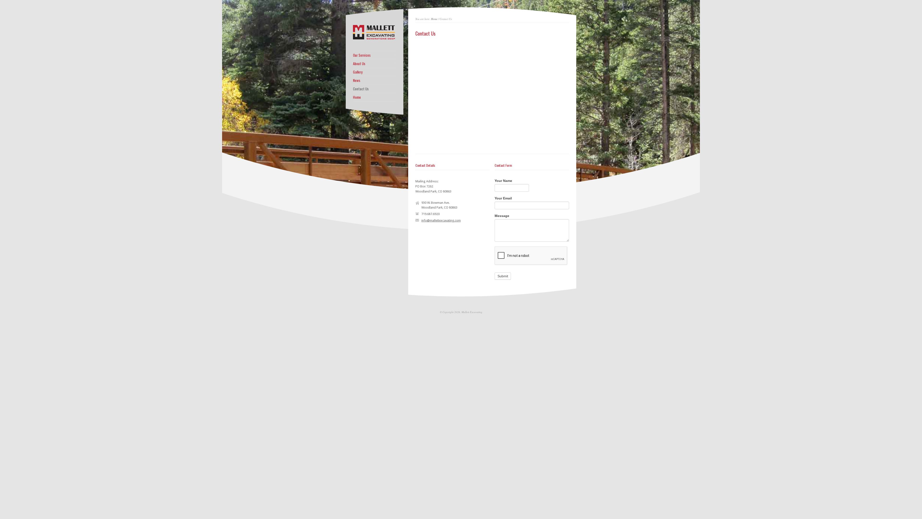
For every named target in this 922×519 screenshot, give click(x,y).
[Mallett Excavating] (374, 38)
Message (502, 216)
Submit (502, 276)
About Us (359, 63)
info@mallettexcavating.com (441, 220)
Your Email (503, 198)
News (356, 80)
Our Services (361, 55)
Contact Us (361, 89)
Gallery (358, 72)
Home (434, 19)
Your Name (503, 181)
